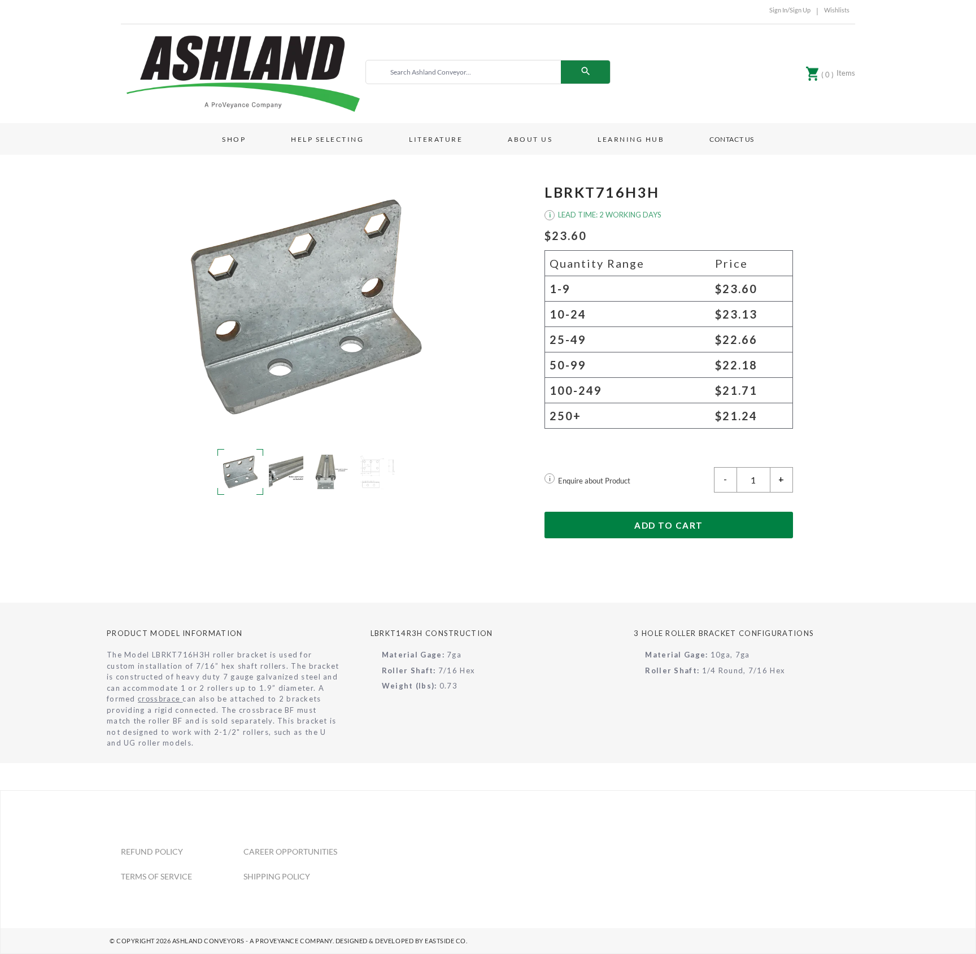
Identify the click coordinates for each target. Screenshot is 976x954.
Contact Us (731, 139)
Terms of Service (156, 876)
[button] (307, 306)
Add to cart (668, 525)
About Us (530, 139)
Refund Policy (152, 851)
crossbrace (160, 698)
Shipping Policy (276, 876)
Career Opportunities (290, 851)
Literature (436, 139)
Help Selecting (327, 139)
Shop (234, 139)
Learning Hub (631, 139)
